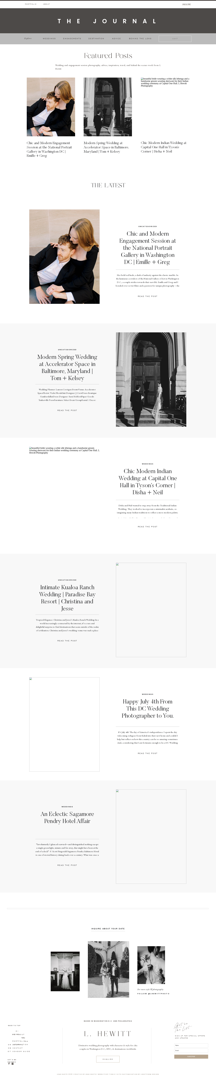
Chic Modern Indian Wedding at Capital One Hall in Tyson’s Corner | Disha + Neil (163, 147)
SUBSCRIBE (191, 1056)
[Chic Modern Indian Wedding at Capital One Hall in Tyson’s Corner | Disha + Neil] (165, 107)
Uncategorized (147, 226)
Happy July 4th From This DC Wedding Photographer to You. (148, 709)
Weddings (148, 464)
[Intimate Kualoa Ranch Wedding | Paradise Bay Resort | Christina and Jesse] (151, 610)
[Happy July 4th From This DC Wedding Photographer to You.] (64, 724)
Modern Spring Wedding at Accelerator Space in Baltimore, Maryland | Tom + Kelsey (106, 147)
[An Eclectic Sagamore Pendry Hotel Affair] (151, 836)
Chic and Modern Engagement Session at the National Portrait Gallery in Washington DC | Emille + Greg (147, 248)
